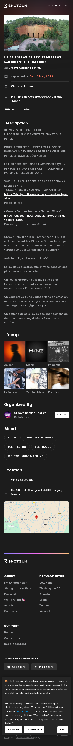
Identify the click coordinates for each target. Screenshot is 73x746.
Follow (62, 414)
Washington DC (49, 588)
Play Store (46, 666)
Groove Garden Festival (25, 68)
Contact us (12, 638)
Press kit (10, 594)
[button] (62, 415)
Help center (12, 632)
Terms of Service (25, 737)
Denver (44, 605)
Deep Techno (17, 446)
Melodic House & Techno (25, 456)
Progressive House (39, 437)
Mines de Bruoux (22, 480)
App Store (19, 666)
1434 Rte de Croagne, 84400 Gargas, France (36, 492)
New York (45, 582)
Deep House (43, 446)
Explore (53, 5)
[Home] (15, 6)
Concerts (10, 611)
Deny (63, 729)
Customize (33, 729)
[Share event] (65, 5)
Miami (43, 600)
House (12, 437)
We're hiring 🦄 (14, 600)
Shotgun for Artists (17, 588)
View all (44, 611)
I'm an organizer (15, 582)
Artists (8, 605)
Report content (15, 644)
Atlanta (44, 594)
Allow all (13, 729)
